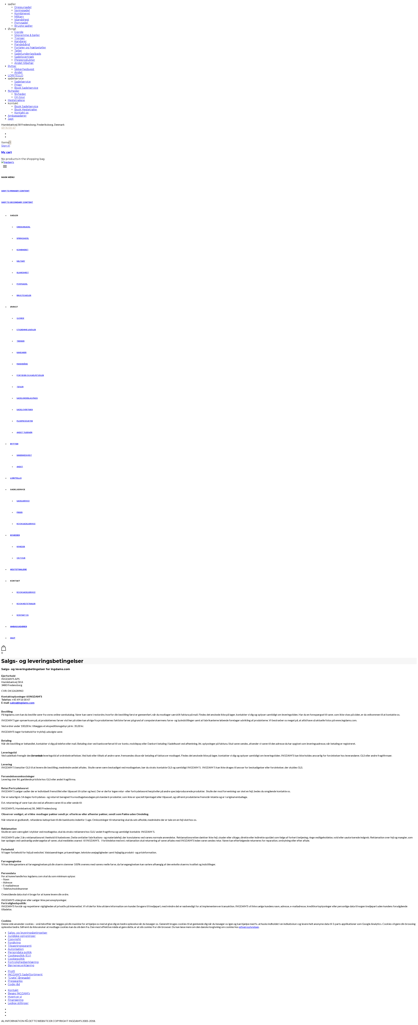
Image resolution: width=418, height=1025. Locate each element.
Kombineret (22, 13)
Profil (11, 971)
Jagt (11, 118)
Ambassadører (17, 115)
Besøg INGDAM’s (19, 993)
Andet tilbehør (24, 63)
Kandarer (20, 41)
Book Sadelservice (26, 87)
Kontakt (13, 990)
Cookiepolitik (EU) (19, 955)
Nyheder (13, 90)
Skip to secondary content (17, 202)
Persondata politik (20, 952)
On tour (19, 97)
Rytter (12, 66)
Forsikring (14, 942)
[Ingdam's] (7, 162)
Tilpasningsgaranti (20, 945)
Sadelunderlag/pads (27, 53)
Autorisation (16, 949)
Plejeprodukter (24, 59)
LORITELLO (15, 75)
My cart (6, 152)
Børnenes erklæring (21, 965)
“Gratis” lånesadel (19, 977)
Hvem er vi (15, 996)
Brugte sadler (23, 25)
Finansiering (16, 1000)
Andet (18, 72)
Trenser (19, 38)
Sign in (5, 145)
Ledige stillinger (18, 1003)
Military (19, 16)
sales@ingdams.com (22, 702)
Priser (18, 84)
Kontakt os (21, 112)
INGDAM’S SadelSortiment (25, 974)
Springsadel (22, 10)
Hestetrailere (16, 100)
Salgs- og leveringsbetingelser (27, 932)
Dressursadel (23, 7)
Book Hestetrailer (25, 109)
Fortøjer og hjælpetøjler (30, 47)
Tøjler (18, 50)
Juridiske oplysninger (22, 936)
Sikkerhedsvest (24, 69)
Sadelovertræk (24, 56)
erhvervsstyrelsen (249, 926)
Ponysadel (21, 22)
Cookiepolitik (16, 958)
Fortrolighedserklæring (23, 962)
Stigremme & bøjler (27, 35)
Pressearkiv (15, 981)
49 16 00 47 (8, 127)
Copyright (14, 939)
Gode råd (14, 984)
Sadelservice (22, 81)
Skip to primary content (15, 191)
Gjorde (18, 32)
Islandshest (21, 19)
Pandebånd (22, 44)
